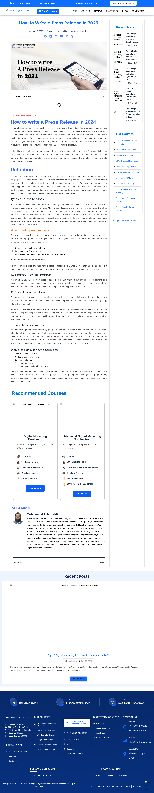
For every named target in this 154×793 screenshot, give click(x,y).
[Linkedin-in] (46, 775)
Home (74, 11)
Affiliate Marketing (103, 728)
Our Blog (12, 756)
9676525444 (49, 3)
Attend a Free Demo (122, 3)
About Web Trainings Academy (20, 751)
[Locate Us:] (125, 754)
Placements (112, 11)
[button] (45, 36)
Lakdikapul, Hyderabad (131, 703)
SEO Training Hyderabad (46, 730)
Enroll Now (35, 488)
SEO (68, 744)
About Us (85, 11)
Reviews (98, 11)
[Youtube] (39, 775)
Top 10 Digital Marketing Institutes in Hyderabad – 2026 (132, 74)
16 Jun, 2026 (132, 83)
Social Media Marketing (75, 754)
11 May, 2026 (132, 120)
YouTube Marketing (103, 738)
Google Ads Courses (45, 740)
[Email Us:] (125, 740)
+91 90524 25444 (21, 3)
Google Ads (71, 749)
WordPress (100, 733)
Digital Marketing (81, 31)
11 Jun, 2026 (132, 103)
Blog (125, 11)
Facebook (100, 723)
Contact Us (138, 11)
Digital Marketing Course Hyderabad (46, 724)
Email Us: (132, 737)
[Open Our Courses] (56, 11)
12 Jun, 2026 (132, 46)
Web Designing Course (46, 735)
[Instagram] (43, 775)
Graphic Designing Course (47, 744)
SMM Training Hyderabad (47, 749)
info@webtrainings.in (77, 703)
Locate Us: (133, 749)
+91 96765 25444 (137, 730)
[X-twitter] (50, 775)
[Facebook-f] (35, 775)
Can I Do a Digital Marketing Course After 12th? (131, 94)
